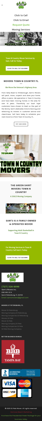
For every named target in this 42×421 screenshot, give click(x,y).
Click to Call (21, 15)
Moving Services (21, 29)
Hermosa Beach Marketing (21, 412)
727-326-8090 (21, 124)
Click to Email (21, 20)
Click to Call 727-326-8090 (17, 68)
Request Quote (21, 24)
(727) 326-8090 (10, 286)
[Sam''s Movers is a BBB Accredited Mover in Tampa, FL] (21, 377)
